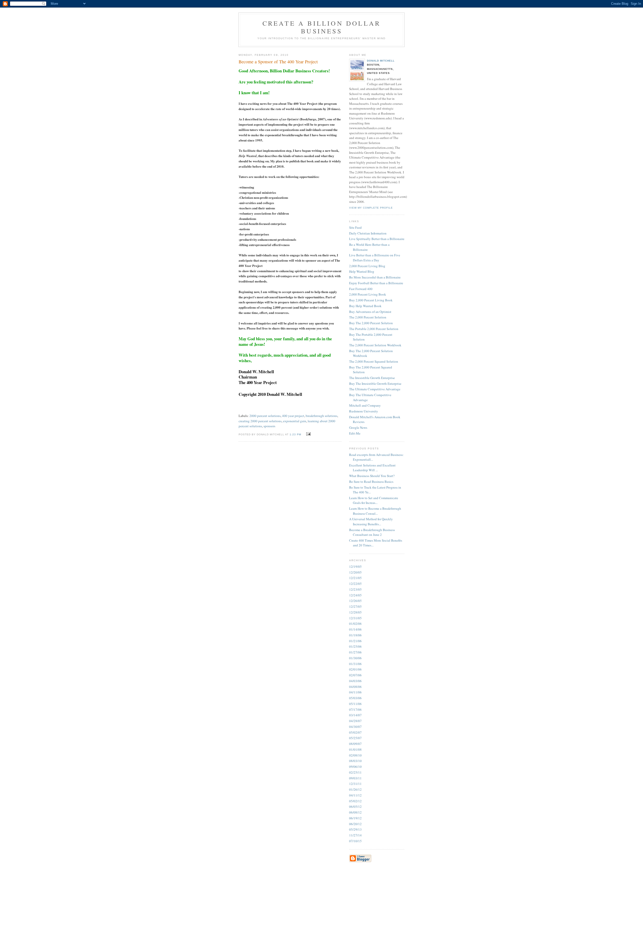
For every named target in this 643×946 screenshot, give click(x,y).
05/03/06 (355, 698)
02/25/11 (355, 772)
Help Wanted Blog (361, 271)
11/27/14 (355, 835)
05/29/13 (355, 829)
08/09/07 (355, 743)
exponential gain (294, 421)
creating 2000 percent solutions (260, 421)
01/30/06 (355, 658)
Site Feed (355, 227)
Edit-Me (354, 433)
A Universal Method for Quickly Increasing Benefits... (371, 521)
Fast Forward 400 (360, 289)
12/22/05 (355, 583)
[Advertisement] (364, 897)
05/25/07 (355, 738)
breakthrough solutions (321, 415)
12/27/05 (355, 606)
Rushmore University (363, 411)
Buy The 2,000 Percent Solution (371, 323)
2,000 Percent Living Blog (367, 266)
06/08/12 (355, 812)
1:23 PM (295, 434)
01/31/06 (355, 663)
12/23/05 (355, 589)
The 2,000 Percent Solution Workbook (375, 345)
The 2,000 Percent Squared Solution (373, 361)
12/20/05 (355, 572)
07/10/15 (355, 841)
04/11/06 (355, 692)
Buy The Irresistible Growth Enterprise (375, 383)
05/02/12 (355, 801)
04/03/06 (355, 681)
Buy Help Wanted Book (365, 306)
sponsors (269, 426)
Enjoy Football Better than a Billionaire (376, 283)
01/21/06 (355, 641)
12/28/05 (355, 612)
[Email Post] (308, 434)
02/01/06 (355, 669)
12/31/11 (355, 783)
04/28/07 (355, 721)
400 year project (293, 415)
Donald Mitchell (381, 60)
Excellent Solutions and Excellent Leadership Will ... (372, 467)
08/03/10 (355, 761)
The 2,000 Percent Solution (367, 317)
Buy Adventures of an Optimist (370, 311)
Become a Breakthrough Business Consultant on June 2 (372, 532)
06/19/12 (355, 818)
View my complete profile (371, 207)
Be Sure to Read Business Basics (371, 481)
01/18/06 (355, 635)
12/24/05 (355, 595)
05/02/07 (355, 732)
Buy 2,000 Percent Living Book (371, 300)
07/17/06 (355, 709)
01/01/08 (355, 749)
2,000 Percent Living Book (367, 294)
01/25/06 (355, 646)
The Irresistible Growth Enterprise (372, 377)
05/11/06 (355, 703)
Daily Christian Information (368, 233)
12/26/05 (355, 600)
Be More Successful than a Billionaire (375, 277)
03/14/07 (355, 715)
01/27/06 (355, 652)
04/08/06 (355, 686)
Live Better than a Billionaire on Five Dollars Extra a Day (374, 257)
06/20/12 (355, 824)
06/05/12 (355, 806)
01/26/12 (355, 789)
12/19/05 (355, 566)
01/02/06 (355, 623)
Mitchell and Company (365, 405)
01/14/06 (355, 629)
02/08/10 (355, 755)
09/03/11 (355, 778)
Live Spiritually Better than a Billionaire (376, 238)
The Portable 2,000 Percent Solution (373, 328)
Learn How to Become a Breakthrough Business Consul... (375, 511)
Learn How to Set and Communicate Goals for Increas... (373, 500)
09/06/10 (355, 766)
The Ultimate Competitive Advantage (374, 389)
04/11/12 (355, 795)
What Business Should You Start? (372, 476)
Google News (358, 427)
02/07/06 (355, 675)
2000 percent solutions (265, 415)
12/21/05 (355, 578)
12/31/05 (355, 618)
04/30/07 (355, 726)
